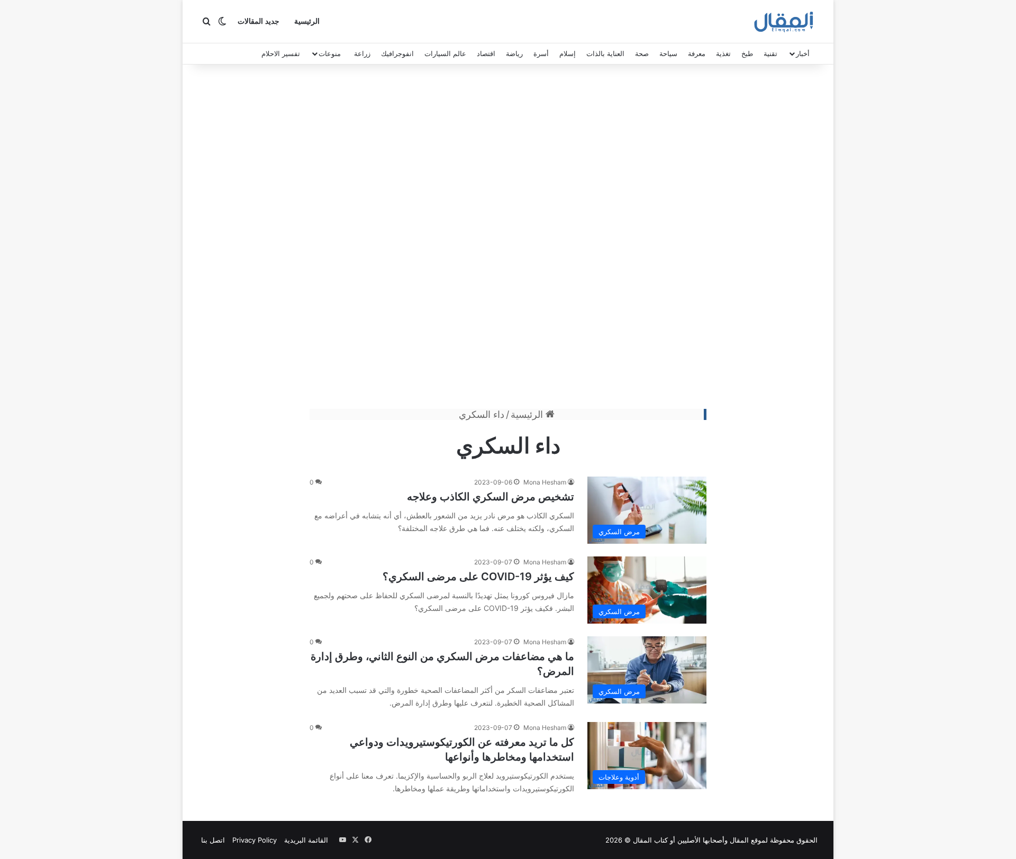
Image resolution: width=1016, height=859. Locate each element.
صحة (642, 53)
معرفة (696, 53)
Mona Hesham (544, 482)
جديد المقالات (258, 21)
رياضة (514, 53)
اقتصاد (486, 53)
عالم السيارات (445, 53)
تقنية (770, 53)
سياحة (668, 53)
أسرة (541, 53)
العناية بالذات (605, 53)
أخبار (803, 53)
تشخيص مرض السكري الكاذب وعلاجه (490, 496)
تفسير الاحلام (280, 53)
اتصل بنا (213, 840)
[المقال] (784, 21)
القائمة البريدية (306, 840)
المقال (739, 840)
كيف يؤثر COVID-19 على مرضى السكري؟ (478, 576)
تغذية (723, 53)
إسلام (567, 53)
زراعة (362, 53)
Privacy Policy (254, 840)
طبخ (747, 53)
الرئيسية (307, 21)
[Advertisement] (508, 239)
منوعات (330, 53)
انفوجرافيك (397, 53)
